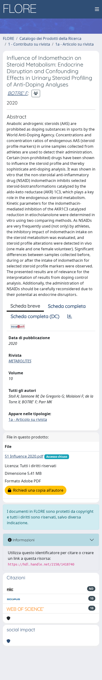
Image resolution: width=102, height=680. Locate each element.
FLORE (8, 38)
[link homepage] (21, 9)
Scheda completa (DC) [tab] (35, 316)
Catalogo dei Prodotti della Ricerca (50, 38)
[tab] (69, 316)
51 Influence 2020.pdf (24, 456)
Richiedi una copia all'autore (37, 490)
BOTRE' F (18, 93)
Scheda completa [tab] (67, 306)
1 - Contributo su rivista (29, 44)
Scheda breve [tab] (25, 306)
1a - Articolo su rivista (74, 44)
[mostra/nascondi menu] (97, 9)
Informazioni (23, 539)
